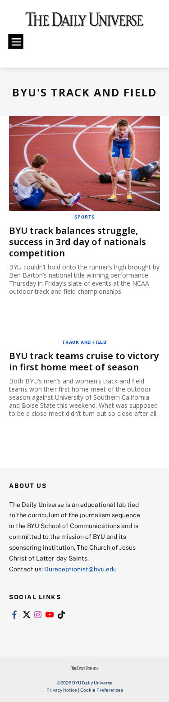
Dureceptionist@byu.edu (80, 569)
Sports (84, 216)
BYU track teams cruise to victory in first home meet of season (84, 361)
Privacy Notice (61, 690)
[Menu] (15, 41)
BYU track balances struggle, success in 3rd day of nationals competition (77, 241)
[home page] (84, 22)
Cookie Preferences (101, 690)
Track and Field (84, 342)
